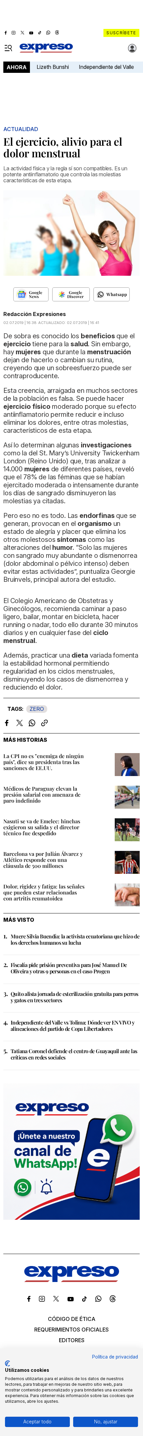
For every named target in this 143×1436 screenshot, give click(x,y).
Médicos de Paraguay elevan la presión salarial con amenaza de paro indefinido (41, 794)
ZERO (37, 709)
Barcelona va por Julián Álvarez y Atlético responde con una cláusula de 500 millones (43, 859)
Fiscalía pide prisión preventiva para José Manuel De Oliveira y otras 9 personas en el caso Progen (69, 968)
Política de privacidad (115, 1356)
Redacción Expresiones (34, 314)
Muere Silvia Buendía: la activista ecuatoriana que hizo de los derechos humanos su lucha (75, 939)
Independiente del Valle (106, 67)
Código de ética (71, 1319)
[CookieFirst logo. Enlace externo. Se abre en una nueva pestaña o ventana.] (7, 1363)
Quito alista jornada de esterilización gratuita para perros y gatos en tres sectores (74, 997)
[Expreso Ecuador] (71, 1280)
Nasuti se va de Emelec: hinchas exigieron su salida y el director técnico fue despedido (41, 827)
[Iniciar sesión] (132, 48)
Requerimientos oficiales (71, 1330)
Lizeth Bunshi (53, 67)
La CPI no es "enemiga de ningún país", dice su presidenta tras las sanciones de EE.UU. (43, 761)
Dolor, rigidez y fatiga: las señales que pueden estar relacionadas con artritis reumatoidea (43, 892)
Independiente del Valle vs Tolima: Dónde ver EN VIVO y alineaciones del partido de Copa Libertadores (73, 1025)
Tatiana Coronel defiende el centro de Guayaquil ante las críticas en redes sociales (74, 1054)
